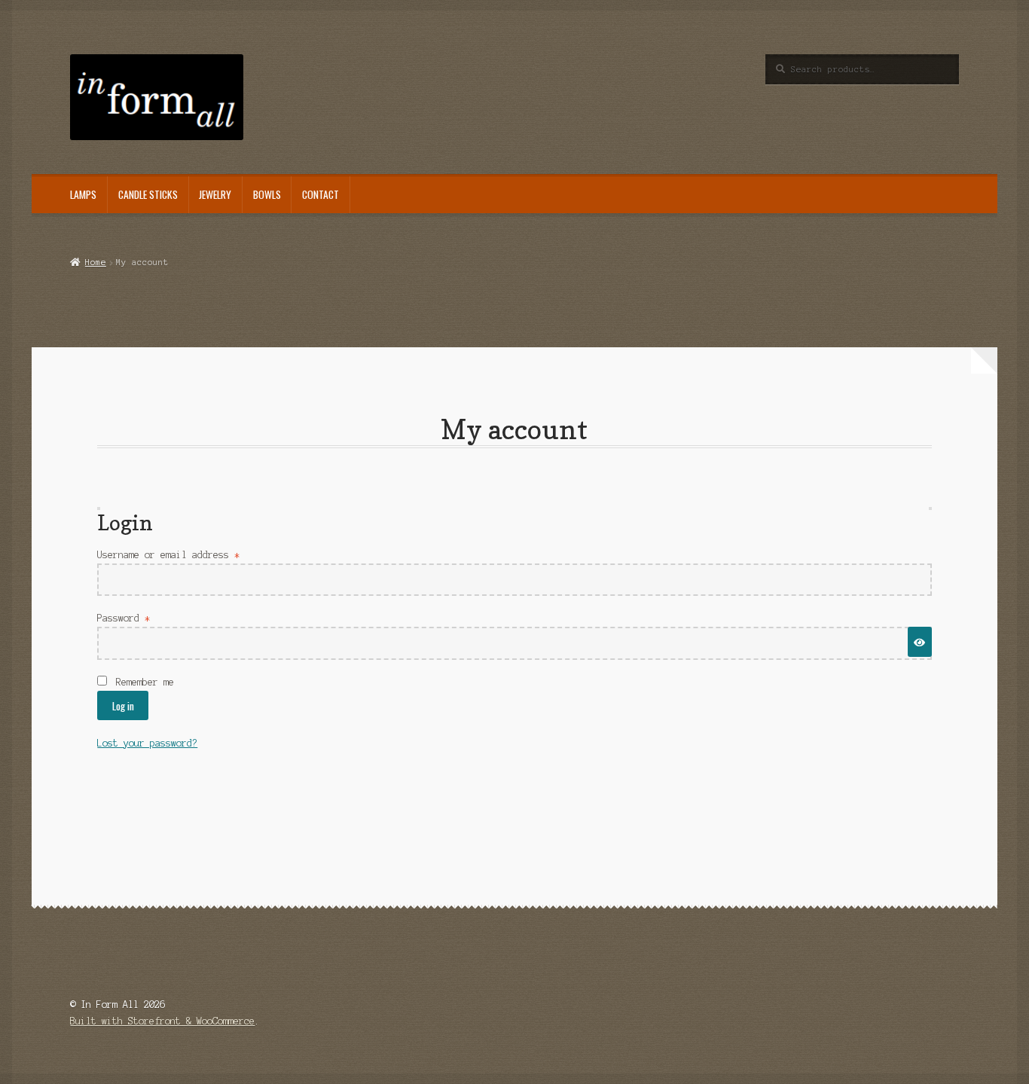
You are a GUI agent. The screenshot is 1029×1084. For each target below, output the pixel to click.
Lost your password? (147, 743)
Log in (123, 705)
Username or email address (189, 554)
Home (95, 262)
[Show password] (920, 641)
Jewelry (215, 194)
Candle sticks (148, 194)
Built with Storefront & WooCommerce (162, 1021)
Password (144, 617)
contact (320, 194)
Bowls (267, 194)
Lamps (83, 194)
